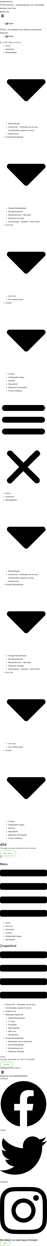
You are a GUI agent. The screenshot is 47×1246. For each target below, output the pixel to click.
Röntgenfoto (13, 1035)
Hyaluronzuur (13, 134)
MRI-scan (12, 1031)
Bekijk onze (4, 12)
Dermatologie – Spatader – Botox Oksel (24, 222)
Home (7, 46)
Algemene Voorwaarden (17, 387)
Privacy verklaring (15, 391)
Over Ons (12, 296)
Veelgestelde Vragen (16, 377)
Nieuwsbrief (13, 384)
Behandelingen (14, 124)
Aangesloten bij (6, 1)
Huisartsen (9, 49)
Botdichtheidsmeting (16, 1018)
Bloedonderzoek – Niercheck (19, 215)
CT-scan (11, 1021)
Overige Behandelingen (17, 208)
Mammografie (13, 1028)
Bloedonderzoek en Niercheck (20, 1041)
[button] (23, 16)
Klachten (11, 381)
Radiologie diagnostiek (14, 1015)
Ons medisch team (15, 299)
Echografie (12, 1025)
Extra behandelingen (16, 1045)
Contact (11, 374)
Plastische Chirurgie (16, 218)
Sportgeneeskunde (15, 211)
